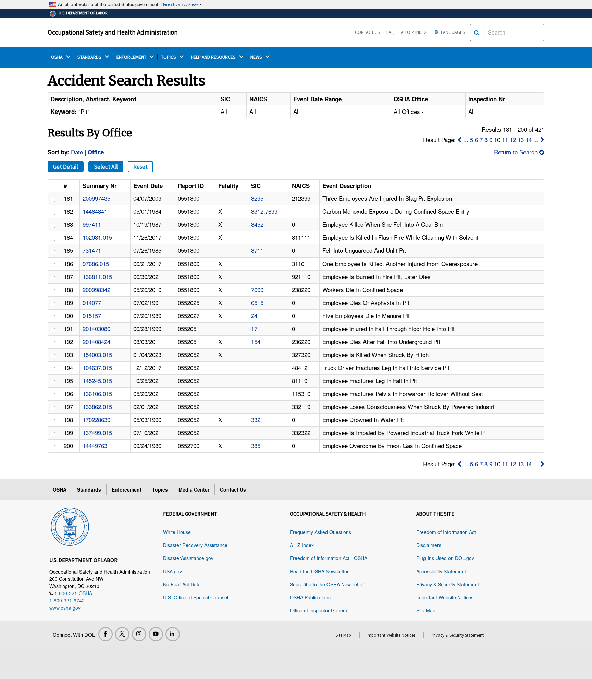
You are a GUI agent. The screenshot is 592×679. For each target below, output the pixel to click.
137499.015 (97, 432)
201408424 (96, 341)
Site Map (425, 610)
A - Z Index (302, 544)
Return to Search (516, 151)
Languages (452, 32)
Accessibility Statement (441, 571)
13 (521, 139)
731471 (92, 250)
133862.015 (97, 406)
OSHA (57, 57)
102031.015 (97, 237)
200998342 (96, 289)
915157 (92, 315)
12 (513, 139)
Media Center (193, 489)
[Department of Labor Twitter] (122, 634)
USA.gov (172, 571)
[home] (69, 525)
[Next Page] (542, 139)
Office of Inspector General (319, 610)
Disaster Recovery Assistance (195, 544)
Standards (89, 489)
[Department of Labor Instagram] (139, 634)
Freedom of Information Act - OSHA (328, 557)
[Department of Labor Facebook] (105, 634)
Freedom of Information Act (446, 531)
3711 (257, 250)
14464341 (95, 211)
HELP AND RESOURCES (214, 57)
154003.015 (97, 354)
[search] (476, 32)
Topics (160, 489)
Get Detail (65, 166)
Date (77, 151)
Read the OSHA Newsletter (319, 571)
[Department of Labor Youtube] (156, 634)
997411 (92, 224)
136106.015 (97, 393)
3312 (257, 211)
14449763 (95, 445)
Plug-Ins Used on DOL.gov (445, 557)
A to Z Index (414, 32)
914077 (92, 302)
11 (505, 139)
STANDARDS (89, 57)
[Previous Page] (459, 139)
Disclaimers (428, 544)
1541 (257, 341)
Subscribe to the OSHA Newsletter (327, 584)
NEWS (256, 57)
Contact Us (367, 32)
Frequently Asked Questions (320, 531)
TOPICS (169, 57)
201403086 (96, 328)
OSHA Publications (310, 597)
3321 (257, 419)
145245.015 (97, 380)
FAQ (390, 32)
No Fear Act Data (182, 584)
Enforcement (126, 489)
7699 (271, 211)
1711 (257, 328)
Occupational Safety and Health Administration (113, 32)
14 (529, 139)
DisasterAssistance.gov (188, 557)
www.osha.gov (65, 607)
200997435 (96, 198)
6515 (257, 302)
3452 (257, 224)
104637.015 (97, 367)
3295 (257, 198)
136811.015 (97, 276)
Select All (106, 166)
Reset (140, 166)
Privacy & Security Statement (447, 584)
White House (177, 531)
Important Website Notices (444, 597)
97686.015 (96, 263)
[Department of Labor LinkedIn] (172, 634)
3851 (257, 445)
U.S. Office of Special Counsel (195, 597)
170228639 (96, 419)
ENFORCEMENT (131, 57)
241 (255, 315)
